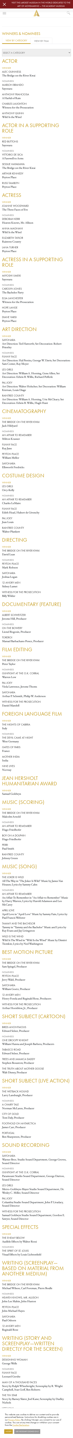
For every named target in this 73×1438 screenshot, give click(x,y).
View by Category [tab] (16, 40)
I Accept (8, 1432)
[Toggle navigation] (4, 13)
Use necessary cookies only (27, 1432)
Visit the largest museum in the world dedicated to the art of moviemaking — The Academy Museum (41, 4)
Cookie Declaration (20, 1425)
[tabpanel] (36, 733)
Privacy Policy (14, 1419)
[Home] (36, 13)
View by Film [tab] (41, 41)
